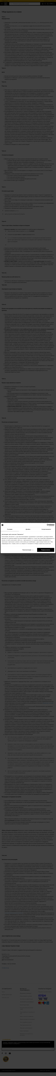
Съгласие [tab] (9, 529)
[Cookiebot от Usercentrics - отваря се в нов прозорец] (48, 525)
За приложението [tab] (46, 529)
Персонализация (26, 549)
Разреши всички (45, 549)
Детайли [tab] (28, 529)
